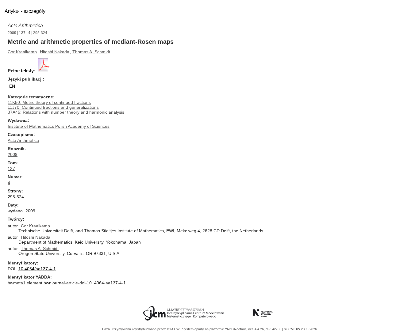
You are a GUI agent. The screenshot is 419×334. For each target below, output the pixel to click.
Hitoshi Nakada (54, 51)
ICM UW (173, 329)
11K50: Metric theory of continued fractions (49, 102)
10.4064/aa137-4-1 (37, 268)
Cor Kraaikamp (22, 51)
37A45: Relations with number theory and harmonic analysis (66, 112)
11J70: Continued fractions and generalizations (53, 107)
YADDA (230, 329)
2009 (12, 33)
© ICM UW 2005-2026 (300, 329)
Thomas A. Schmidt (91, 51)
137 (22, 33)
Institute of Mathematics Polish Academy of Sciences (59, 126)
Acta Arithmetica (25, 25)
